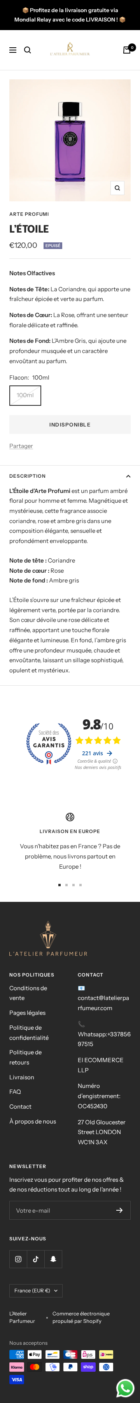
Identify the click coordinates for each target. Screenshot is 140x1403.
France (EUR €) (32, 1290)
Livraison (21, 1077)
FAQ (15, 1091)
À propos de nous (32, 1121)
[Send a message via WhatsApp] (125, 1388)
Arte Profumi (29, 214)
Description (27, 476)
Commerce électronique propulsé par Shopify (81, 1317)
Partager (21, 446)
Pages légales (27, 1012)
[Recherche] (27, 50)
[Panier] (127, 50)
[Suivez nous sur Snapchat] (53, 1259)
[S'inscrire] (119, 1210)
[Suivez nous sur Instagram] (18, 1259)
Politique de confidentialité (29, 1032)
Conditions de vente (28, 993)
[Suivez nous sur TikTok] (35, 1259)
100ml (25, 395)
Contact (20, 1106)
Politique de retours (25, 1057)
